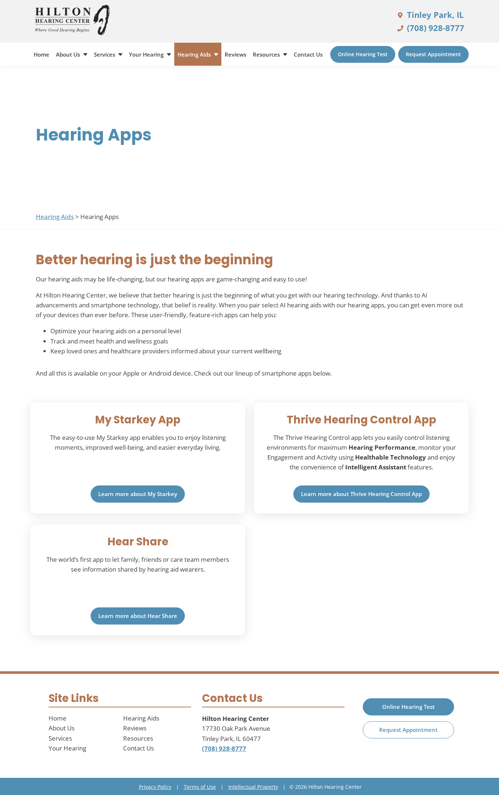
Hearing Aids (195, 54)
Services (105, 54)
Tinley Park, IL (434, 14)
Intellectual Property (253, 786)
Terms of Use (200, 786)
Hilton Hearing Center (235, 718)
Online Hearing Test (363, 54)
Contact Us (308, 54)
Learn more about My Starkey (137, 494)
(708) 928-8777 (434, 27)
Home (41, 54)
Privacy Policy (155, 786)
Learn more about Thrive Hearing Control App (361, 494)
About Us (68, 54)
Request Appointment (433, 54)
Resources (267, 54)
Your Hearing (147, 54)
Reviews (235, 54)
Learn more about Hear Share (137, 615)
